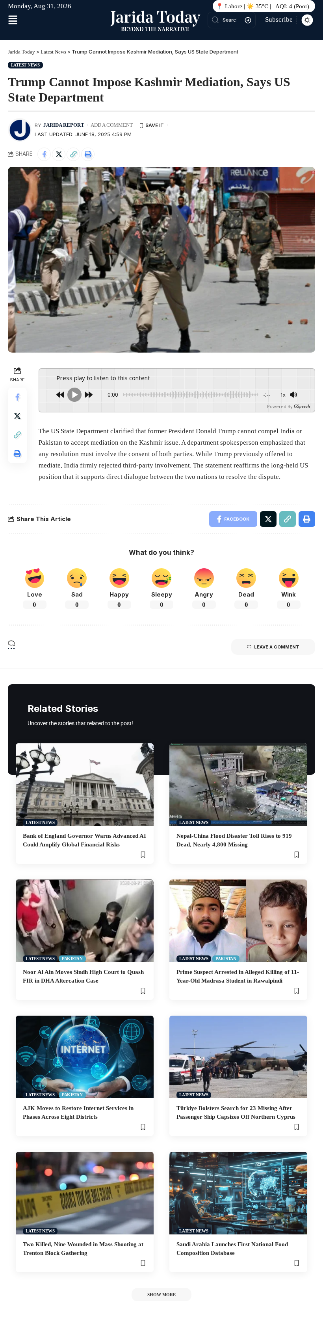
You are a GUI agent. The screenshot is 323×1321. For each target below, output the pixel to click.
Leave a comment (276, 647)
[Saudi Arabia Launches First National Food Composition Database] (238, 1193)
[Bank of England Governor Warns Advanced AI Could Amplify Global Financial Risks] (85, 784)
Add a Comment (112, 125)
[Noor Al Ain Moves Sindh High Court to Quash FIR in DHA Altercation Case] (85, 920)
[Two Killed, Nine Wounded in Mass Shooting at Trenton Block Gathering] (85, 1193)
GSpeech (302, 406)
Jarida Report (63, 125)
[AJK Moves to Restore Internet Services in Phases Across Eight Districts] (85, 1057)
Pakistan (72, 958)
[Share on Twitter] (58, 154)
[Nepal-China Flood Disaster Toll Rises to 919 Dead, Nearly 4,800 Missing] (238, 784)
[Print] (88, 154)
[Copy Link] (73, 154)
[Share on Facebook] (44, 154)
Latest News (25, 65)
